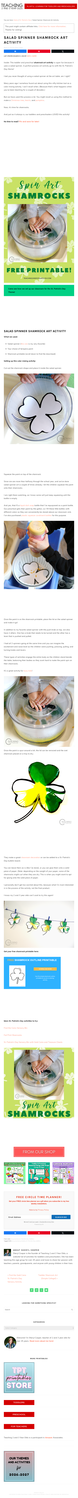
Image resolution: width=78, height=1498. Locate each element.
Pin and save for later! (29, 121)
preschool (16, 1239)
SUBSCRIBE (61, 1217)
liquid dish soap (27, 505)
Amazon (49, 1437)
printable (22, 1241)
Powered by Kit (39, 1224)
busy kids (28, 671)
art (13, 1241)
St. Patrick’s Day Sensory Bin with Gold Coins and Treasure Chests (33, 1042)
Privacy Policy (43, 1210)
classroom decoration (30, 857)
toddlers (38, 1241)
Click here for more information (52, 26)
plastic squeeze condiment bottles (36, 515)
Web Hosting (55, 1494)
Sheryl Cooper (32, 56)
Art (12, 1239)
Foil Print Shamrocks (13, 1035)
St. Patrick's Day (24, 1239)
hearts (28, 100)
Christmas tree (17, 100)
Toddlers (31, 1239)
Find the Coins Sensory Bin (15, 1028)
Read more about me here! (42, 1341)
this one (24, 344)
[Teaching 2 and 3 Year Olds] (39, 12)
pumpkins (40, 100)
